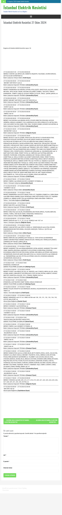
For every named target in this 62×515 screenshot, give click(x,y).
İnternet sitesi (7, 468)
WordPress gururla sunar (9, 488)
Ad (4, 455)
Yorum (5, 436)
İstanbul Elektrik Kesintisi (24, 7)
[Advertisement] (31, 36)
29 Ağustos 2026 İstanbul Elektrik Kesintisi (18, 1)
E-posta (6, 461)
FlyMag (24, 488)
